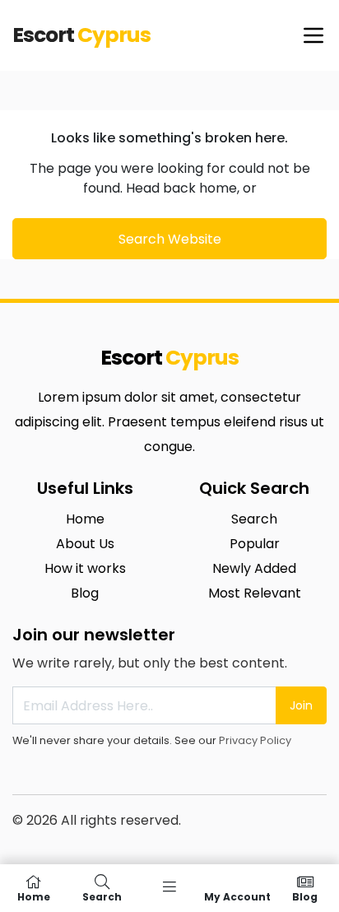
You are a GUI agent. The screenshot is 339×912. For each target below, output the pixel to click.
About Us (85, 543)
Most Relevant (254, 593)
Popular (255, 543)
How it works (85, 568)
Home (85, 519)
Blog (85, 593)
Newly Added (254, 568)
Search (254, 519)
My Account (237, 896)
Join (301, 705)
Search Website (169, 239)
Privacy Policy (255, 740)
